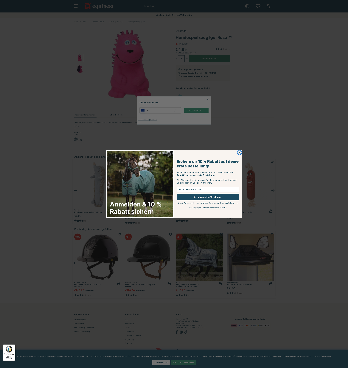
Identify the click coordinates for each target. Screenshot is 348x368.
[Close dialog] (239, 152)
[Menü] (13, 346)
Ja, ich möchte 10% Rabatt (208, 197)
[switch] (9, 357)
